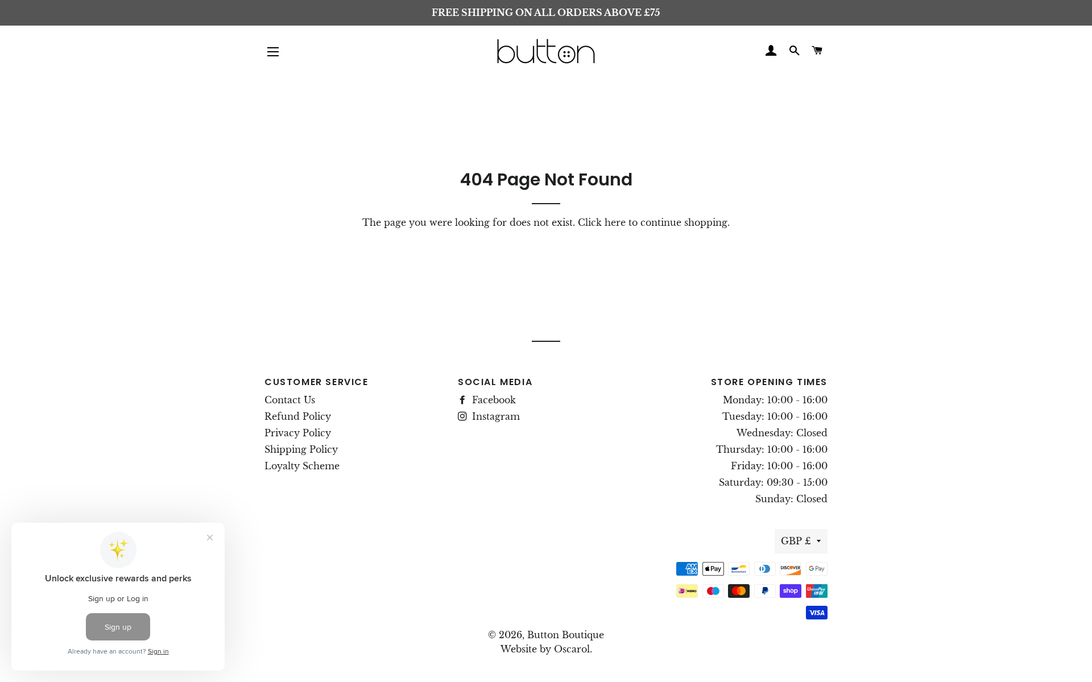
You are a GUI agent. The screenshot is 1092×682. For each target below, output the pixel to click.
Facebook (492, 400)
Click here (602, 222)
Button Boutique (565, 634)
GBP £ (796, 541)
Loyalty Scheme (302, 466)
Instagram (494, 416)
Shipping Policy (301, 449)
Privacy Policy (297, 433)
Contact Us (289, 400)
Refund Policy (297, 416)
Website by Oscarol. (546, 649)
